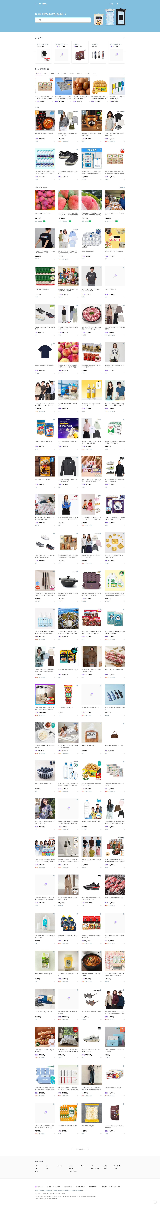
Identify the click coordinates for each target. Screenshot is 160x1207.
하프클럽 (72, 73)
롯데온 (52, 73)
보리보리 (104, 1168)
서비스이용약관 (68, 1186)
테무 (92, 1166)
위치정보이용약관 (80, 1186)
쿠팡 (94, 73)
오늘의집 (38, 73)
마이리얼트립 (117, 1166)
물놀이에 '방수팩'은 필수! (49, 14)
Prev (35, 52)
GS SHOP (87, 73)
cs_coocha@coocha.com (69, 1196)
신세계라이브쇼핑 (73, 1171)
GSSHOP (71, 1166)
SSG (59, 73)
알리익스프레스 (95, 1168)
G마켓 (64, 73)
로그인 (111, 4)
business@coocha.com (89, 1196)
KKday (115, 1168)
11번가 (46, 73)
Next (125, 52)
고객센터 (57, 1186)
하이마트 (82, 1166)
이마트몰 (79, 73)
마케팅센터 (104, 1186)
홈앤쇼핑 (71, 1168)
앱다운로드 (40, 1186)
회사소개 (49, 1186)
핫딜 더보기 (79, 1149)
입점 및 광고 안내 (115, 1186)
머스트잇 (60, 1166)
